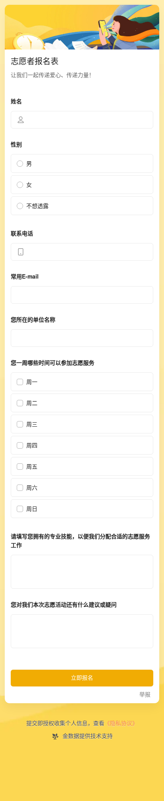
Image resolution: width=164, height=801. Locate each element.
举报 (144, 694)
